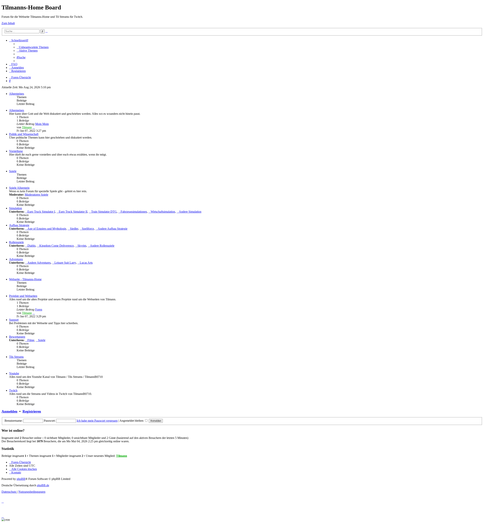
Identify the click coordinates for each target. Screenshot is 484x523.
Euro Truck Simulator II (73, 211)
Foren (38, 309)
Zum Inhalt (8, 23)
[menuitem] (33, 47)
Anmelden (9, 411)
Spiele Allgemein (19, 187)
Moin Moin (42, 124)
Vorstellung (16, 151)
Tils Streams (16, 356)
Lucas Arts (86, 262)
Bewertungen (17, 336)
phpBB (21, 478)
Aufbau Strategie (19, 225)
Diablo (31, 245)
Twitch (13, 390)
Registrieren (31, 411)
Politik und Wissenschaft (23, 134)
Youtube (14, 373)
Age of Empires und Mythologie (46, 228)
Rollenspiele (16, 242)
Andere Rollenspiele (102, 245)
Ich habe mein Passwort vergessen (97, 420)
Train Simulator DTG (104, 211)
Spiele (12, 171)
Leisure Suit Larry (65, 262)
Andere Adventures (39, 262)
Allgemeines (16, 93)
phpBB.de (43, 485)
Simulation (15, 208)
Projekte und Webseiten (23, 296)
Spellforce (88, 228)
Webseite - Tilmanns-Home (25, 279)
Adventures (16, 259)
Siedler (74, 228)
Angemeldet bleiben (131, 420)
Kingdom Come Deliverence (56, 245)
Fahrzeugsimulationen (134, 211)
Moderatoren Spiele (36, 194)
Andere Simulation (190, 211)
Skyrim (82, 245)
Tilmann (27, 127)
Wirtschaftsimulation (163, 211)
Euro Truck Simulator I (41, 211)
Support (14, 319)
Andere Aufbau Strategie (112, 228)
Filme (30, 340)
